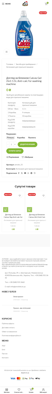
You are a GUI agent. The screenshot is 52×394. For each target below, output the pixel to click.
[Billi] (43, 240)
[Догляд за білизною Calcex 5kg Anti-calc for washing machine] (13, 202)
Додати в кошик (27, 144)
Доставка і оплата (8, 328)
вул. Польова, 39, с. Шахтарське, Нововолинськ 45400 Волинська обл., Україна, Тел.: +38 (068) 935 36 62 (26, 275)
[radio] (10, 137)
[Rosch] (7, 240)
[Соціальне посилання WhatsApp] (28, 173)
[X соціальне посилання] (21, 173)
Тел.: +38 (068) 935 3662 (15, 282)
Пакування (11, 134)
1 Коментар (24, 299)
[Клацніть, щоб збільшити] (6, 52)
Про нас (5, 354)
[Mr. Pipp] (31, 240)
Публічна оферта (8, 324)
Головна (9, 64)
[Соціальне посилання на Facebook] (18, 173)
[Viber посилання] (34, 173)
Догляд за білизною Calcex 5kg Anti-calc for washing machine (13, 217)
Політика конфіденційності (11, 336)
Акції (3, 346)
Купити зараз (15, 151)
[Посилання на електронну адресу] (25, 173)
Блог (3, 350)
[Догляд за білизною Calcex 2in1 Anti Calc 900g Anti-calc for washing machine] (37, 202)
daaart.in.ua (25, 373)
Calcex (13, 226)
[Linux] (19, 240)
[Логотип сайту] (25, 4)
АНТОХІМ (5, 259)
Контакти (5, 358)
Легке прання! (18, 297)
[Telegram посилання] (31, 173)
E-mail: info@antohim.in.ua (15, 286)
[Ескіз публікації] (6, 299)
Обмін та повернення (9, 332)
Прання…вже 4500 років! (22, 308)
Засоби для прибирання (26, 64)
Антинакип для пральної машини (19, 67)
